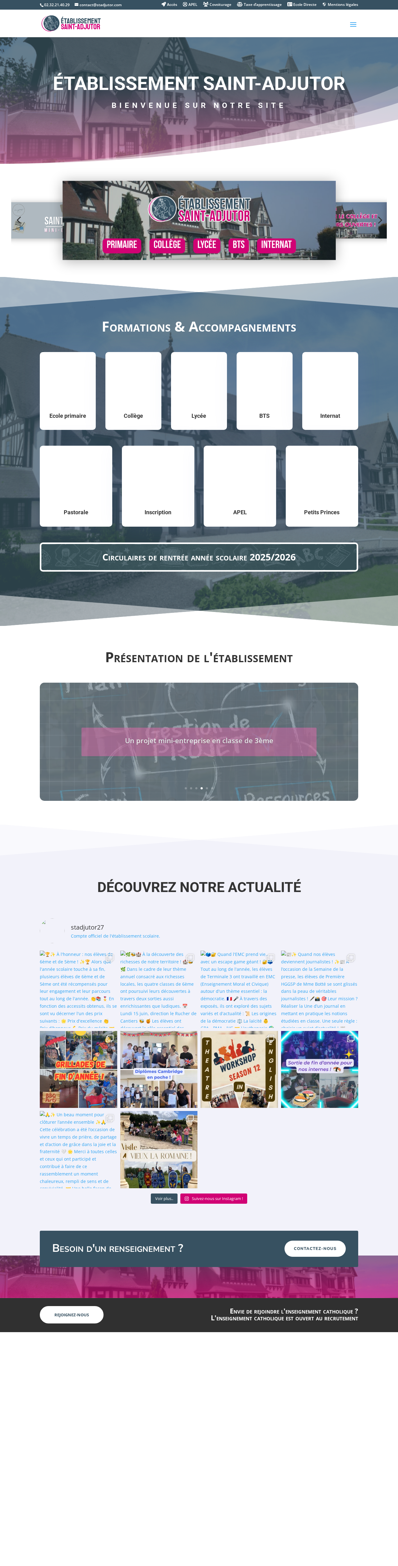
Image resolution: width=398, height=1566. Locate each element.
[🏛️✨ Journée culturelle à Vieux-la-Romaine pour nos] (159, 1149)
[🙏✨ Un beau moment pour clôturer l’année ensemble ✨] (78, 1149)
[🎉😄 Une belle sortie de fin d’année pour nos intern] (320, 1069)
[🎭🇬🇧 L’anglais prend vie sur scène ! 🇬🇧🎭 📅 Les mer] (239, 1069)
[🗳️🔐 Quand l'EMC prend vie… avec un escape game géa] (239, 989)
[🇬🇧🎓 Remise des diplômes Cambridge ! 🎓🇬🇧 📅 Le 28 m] (159, 1069)
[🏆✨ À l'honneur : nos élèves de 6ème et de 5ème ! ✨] (78, 989)
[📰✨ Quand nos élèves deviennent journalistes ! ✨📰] (320, 989)
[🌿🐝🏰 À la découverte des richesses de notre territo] (159, 989)
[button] (18, 220)
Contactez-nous (315, 1248)
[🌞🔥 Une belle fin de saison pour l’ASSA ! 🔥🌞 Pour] (78, 1069)
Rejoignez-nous (71, 1315)
